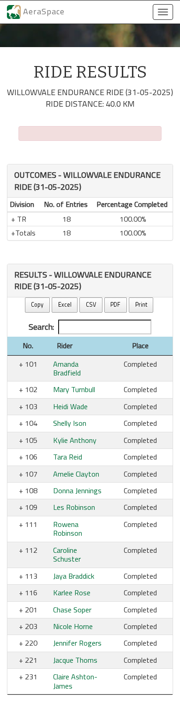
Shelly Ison (69, 423)
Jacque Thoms (75, 660)
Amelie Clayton (76, 473)
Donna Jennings (77, 490)
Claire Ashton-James (75, 681)
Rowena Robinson (67, 529)
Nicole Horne (73, 626)
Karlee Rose (71, 592)
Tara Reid (67, 456)
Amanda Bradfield (67, 368)
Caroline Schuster (67, 554)
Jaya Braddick (73, 575)
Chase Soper (72, 609)
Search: (41, 327)
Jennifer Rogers (77, 642)
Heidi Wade (70, 406)
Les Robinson (74, 507)
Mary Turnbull (74, 389)
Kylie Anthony (74, 440)
